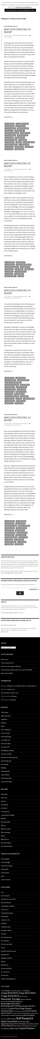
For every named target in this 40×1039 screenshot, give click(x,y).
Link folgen (30, 562)
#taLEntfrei (4, 794)
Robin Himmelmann (11, 537)
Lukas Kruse (19, 269)
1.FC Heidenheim (21, 521)
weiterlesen (9, 117)
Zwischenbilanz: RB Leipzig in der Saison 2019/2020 (16, 670)
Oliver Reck (9, 394)
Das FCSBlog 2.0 (6, 729)
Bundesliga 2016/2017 (11, 1003)
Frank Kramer (25, 384)
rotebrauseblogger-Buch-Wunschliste (20, 572)
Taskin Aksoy (21, 401)
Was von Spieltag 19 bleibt (17, 292)
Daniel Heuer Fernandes (24, 264)
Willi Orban (14, 1028)
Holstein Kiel (35, 1013)
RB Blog (3, 818)
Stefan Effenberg (29, 142)
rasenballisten (5, 811)
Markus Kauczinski (11, 139)
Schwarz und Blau (6, 754)
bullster (3, 801)
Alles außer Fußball (7, 673)
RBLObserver (5, 839)
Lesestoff (3, 934)
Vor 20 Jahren (5, 972)
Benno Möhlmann (23, 380)
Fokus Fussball (5, 733)
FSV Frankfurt (25, 133)
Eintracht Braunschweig (13, 382)
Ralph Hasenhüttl (9, 1021)
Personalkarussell (6, 937)
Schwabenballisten (6, 846)
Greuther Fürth (22, 135)
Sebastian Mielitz (11, 276)
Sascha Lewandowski (12, 396)
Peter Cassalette (21, 271)
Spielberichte (5, 954)
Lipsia (2, 876)
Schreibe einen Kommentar (12, 298)
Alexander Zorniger (11, 999)
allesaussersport (6, 716)
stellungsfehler (5, 771)
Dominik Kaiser (7, 1011)
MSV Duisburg (10, 391)
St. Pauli (19, 142)
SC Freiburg (22, 139)
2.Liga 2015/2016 (20, 126)
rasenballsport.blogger (8, 815)
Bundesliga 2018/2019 (27, 1006)
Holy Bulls (4, 808)
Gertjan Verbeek (10, 135)
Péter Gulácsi (11, 1019)
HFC (31, 1013)
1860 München (10, 126)
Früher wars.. (5, 909)
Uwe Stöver (29, 146)
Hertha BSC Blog (6, 736)
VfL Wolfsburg (5, 1028)
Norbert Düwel (21, 391)
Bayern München (26, 999)
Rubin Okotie (23, 537)
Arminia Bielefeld (23, 128)
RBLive (3, 836)
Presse (3, 947)
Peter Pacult (4, 1018)
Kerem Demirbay (10, 532)
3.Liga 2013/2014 (10, 995)
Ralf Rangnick (24, 1018)
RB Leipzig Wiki (5, 822)
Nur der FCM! (5, 747)
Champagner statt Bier (8, 906)
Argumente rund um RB (8, 899)
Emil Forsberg (31, 1011)
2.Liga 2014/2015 (9, 993)
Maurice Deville (22, 532)
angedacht (4, 719)
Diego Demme (26, 1008)
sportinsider (4, 764)
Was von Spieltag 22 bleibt (17, 165)
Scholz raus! (4, 659)
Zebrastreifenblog (6, 781)
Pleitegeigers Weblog (7, 750)
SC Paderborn (10, 142)
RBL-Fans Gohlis (6, 829)
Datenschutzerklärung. (23, 7)
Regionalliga (26, 1021)
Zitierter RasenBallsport (8, 979)
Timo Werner (18, 1026)
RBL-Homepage (5, 832)
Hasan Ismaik (9, 137)
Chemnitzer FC (5, 1008)
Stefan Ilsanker (34, 1024)
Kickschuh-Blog (5, 743)
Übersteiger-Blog (6, 778)
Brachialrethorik (6, 902)
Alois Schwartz (10, 128)
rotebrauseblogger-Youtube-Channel (12, 612)
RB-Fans (3, 825)
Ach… (2, 892)
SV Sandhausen (24, 144)
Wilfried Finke (19, 149)
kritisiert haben (24, 315)
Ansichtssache (5, 895)
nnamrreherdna (5, 879)
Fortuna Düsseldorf (12, 133)
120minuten (4, 712)
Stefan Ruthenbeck (11, 144)
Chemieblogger (5, 862)
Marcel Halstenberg (17, 1015)
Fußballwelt (4, 916)
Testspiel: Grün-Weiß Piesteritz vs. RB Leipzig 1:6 (22, 686)
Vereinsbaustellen (6, 968)
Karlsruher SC (20, 137)
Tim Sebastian (26, 1026)
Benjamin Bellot (4, 1001)
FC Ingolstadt (19, 130)
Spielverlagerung (6, 761)
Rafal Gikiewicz (21, 535)
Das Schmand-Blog (6, 866)
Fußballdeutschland (7, 913)
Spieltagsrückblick (10, 26)
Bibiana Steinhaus (24, 525)
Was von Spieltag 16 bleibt (17, 419)
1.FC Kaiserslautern (22, 123)
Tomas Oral (9, 146)
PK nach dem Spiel (6, 944)
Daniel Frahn (14, 1008)
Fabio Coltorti (6, 1013)
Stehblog (3, 768)
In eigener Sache (6, 927)
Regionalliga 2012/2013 (9, 1024)
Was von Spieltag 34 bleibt (17, 30)
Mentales (14, 696)
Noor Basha (9, 271)
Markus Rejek (29, 269)
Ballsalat (3, 723)
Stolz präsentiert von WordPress (9, 1036)
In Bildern (4, 923)
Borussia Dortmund (15, 1001)
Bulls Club (4, 798)
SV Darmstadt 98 (7, 1026)
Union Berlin (19, 146)
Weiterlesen (4, 632)
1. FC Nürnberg (10, 123)
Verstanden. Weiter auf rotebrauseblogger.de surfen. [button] (20, 10)
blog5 (2, 726)
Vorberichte (4, 975)
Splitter (3, 961)
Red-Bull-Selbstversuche (8, 951)
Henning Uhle (5, 693)
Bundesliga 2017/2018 (10, 1006)
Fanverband (4, 804)
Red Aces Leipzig (6, 843)
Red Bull (19, 1021)
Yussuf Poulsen (26, 1028)
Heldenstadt (4, 869)
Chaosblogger (5, 859)
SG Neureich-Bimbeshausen (9, 757)
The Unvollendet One (7, 663)
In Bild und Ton (5, 920)
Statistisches (4, 965)
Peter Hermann (19, 394)
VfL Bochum (9, 149)
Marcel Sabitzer (29, 1015)
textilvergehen (5, 775)
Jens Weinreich (5, 740)
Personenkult (5, 941)
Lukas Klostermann (6, 1015)
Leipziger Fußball (6, 930)
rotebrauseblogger (21, 35)
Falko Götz (9, 130)
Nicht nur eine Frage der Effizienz (11, 666)
